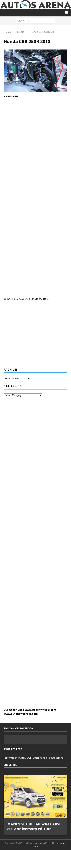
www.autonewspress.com (21, 713)
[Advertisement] (31, 336)
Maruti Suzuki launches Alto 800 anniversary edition (33, 826)
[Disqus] (35, 153)
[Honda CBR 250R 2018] (35, 89)
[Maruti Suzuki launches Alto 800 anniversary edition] (35, 796)
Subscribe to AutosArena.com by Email (26, 298)
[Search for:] (35, 20)
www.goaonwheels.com (40, 709)
